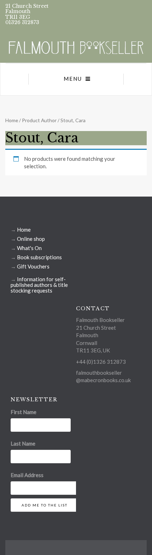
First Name (23, 412)
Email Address (27, 475)
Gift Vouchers (33, 266)
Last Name (23, 443)
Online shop (31, 239)
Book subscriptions (39, 257)
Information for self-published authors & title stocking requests (39, 285)
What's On (29, 248)
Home (11, 120)
